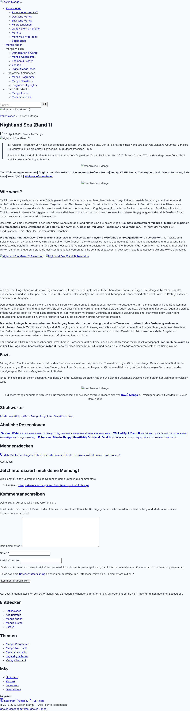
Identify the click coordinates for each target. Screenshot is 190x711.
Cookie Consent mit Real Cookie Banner (23, 708)
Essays (10, 626)
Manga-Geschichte (23, 56)
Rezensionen (13, 8)
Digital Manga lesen (23, 68)
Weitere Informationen (39, 176)
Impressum (12, 685)
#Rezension (66, 416)
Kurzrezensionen (22, 24)
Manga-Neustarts (16, 648)
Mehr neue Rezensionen (105, 455)
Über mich (12, 677)
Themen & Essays (22, 60)
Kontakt (10, 681)
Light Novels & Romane (26, 28)
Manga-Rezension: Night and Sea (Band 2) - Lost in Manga (53, 485)
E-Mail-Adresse (10, 560)
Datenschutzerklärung (32, 573)
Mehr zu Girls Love (49, 455)
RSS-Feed (38, 700)
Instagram (9, 700)
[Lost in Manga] (10, 1)
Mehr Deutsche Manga (18, 455)
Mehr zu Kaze (75, 455)
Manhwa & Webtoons (24, 36)
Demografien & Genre (25, 52)
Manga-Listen (20, 93)
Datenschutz (13, 689)
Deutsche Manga (22, 16)
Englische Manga (22, 20)
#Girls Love (7, 416)
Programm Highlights (24, 85)
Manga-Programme (17, 644)
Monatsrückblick (21, 97)
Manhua (17, 32)
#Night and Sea (49, 416)
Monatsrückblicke (16, 652)
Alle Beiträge (13, 614)
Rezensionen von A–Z (25, 12)
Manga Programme (23, 76)
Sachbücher (19, 40)
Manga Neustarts (22, 81)
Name (4, 553)
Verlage (16, 64)
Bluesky (23, 700)
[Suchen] (45, 104)
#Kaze (18, 416)
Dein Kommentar (11, 546)
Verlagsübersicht (16, 660)
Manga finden (14, 44)
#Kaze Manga (31, 416)
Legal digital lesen (17, 656)
